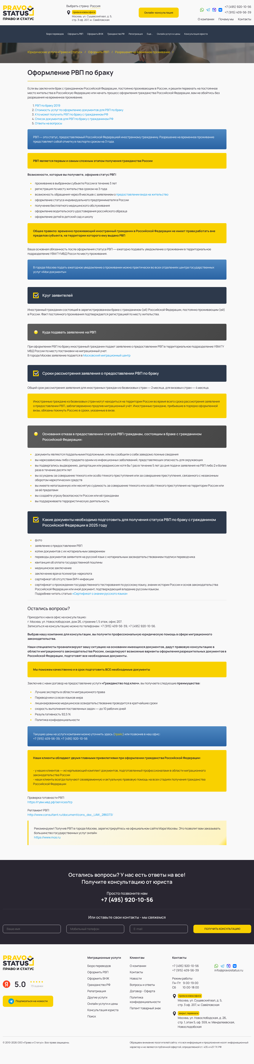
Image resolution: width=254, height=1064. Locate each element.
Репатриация (136, 33)
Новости (136, 978)
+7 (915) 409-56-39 (238, 12)
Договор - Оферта (142, 991)
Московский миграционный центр (106, 355)
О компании (206, 19)
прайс (119, 734)
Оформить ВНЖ (95, 33)
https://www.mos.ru (47, 837)
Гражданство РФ (116, 33)
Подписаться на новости (31, 1001)
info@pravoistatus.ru (228, 970)
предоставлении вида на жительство (142, 194)
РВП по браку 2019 (47, 105)
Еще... (150, 33)
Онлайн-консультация (158, 12)
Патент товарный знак (145, 1008)
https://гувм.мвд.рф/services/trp (50, 802)
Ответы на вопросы (48, 123)
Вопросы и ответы (142, 985)
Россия (95, 6)
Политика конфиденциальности (145, 999)
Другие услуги (97, 997)
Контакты (244, 19)
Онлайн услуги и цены (168, 33)
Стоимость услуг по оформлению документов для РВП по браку (79, 110)
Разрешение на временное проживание (142, 52)
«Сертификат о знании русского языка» (100, 594)
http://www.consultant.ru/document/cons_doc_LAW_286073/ (70, 815)
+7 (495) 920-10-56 (238, 7)
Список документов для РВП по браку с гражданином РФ (74, 119)
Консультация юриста (196, 33)
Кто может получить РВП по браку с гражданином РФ (71, 114)
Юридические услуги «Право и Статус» (55, 52)
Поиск (91, 1016)
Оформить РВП (75, 33)
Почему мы (226, 19)
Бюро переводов (55, 33)
